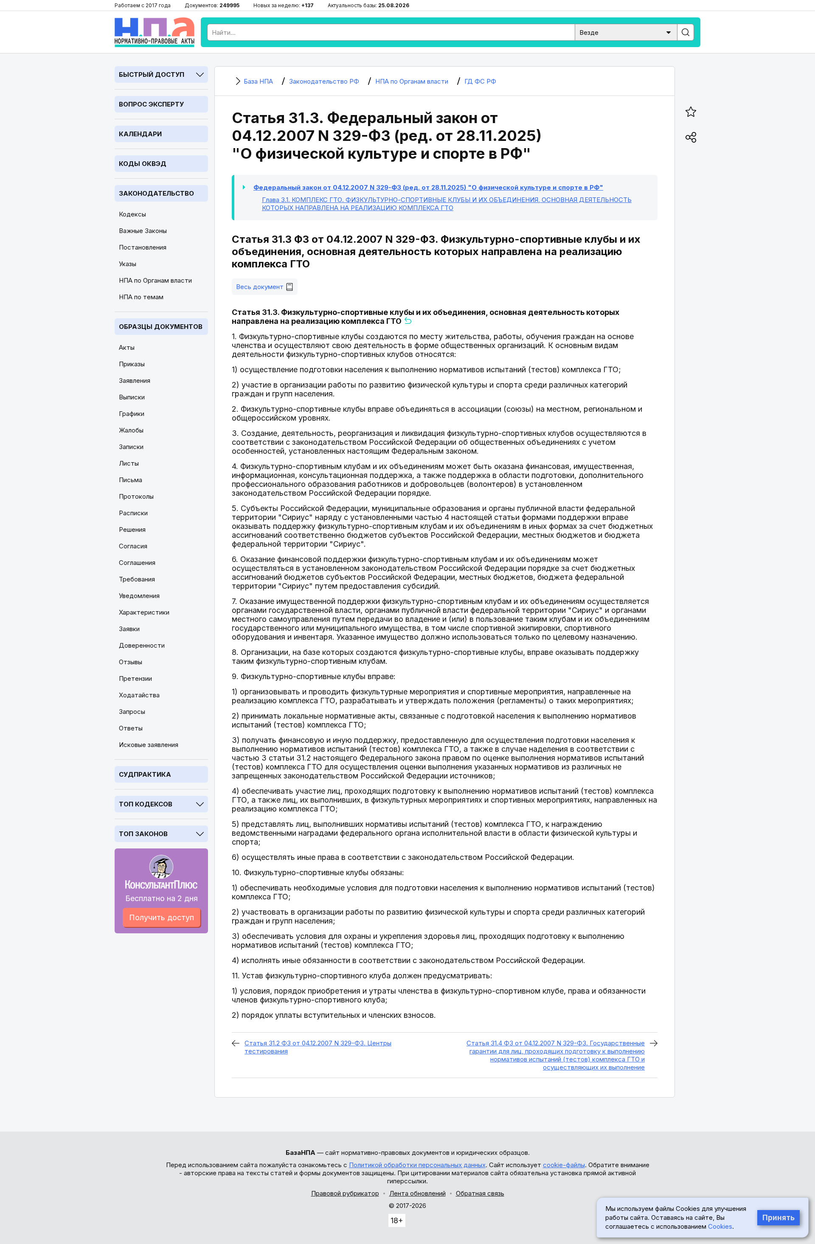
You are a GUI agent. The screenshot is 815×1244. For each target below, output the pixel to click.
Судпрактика (145, 774)
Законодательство (156, 193)
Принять (778, 1217)
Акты (127, 347)
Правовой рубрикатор (345, 1193)
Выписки (132, 397)
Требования (137, 579)
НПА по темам (141, 297)
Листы (129, 463)
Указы (127, 264)
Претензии (135, 678)
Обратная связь (480, 1193)
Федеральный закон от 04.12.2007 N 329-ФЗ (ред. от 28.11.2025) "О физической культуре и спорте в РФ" (428, 187)
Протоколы (136, 496)
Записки (131, 447)
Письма (130, 480)
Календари (140, 134)
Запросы (132, 712)
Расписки (133, 513)
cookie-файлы (564, 1165)
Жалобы (131, 430)
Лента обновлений (417, 1193)
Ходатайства (139, 695)
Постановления (142, 247)
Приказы (132, 364)
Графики (131, 414)
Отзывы (130, 662)
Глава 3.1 (447, 204)
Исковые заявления (148, 745)
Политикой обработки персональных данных (417, 1165)
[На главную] (154, 32)
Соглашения (137, 563)
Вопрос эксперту (151, 104)
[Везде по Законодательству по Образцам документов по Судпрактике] (626, 32)
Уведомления (139, 596)
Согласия (133, 546)
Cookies (720, 1226)
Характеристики (144, 612)
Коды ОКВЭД (142, 164)
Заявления (134, 380)
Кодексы (132, 214)
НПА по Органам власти (155, 280)
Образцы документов (160, 327)
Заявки (129, 629)
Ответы (131, 728)
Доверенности (142, 645)
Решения (132, 529)
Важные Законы (143, 231)
